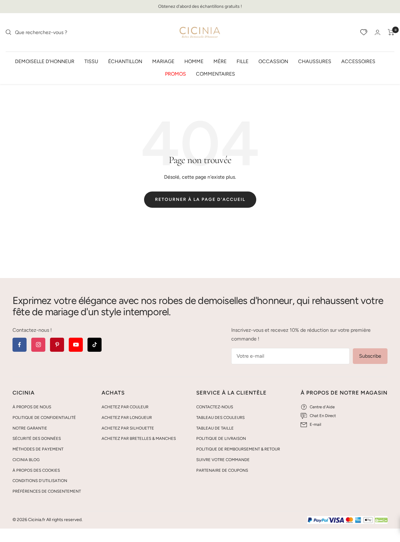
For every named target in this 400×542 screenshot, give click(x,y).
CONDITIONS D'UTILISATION (39, 480)
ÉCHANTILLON (125, 61)
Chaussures (314, 61)
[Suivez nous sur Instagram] (38, 345)
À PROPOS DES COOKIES (36, 470)
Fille (242, 61)
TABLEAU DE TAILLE (215, 428)
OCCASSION (273, 61)
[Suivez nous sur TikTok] (95, 345)
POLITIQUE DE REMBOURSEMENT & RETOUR (238, 449)
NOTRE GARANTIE (29, 428)
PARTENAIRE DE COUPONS (222, 470)
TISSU (91, 61)
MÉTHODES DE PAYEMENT (37, 449)
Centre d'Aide (322, 407)
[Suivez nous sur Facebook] (19, 345)
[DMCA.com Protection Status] (381, 520)
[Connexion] (377, 32)
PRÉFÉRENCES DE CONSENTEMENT (46, 491)
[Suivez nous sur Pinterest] (57, 345)
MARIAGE (163, 61)
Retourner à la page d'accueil (200, 199)
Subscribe (370, 356)
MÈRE (220, 61)
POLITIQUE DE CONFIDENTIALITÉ (44, 417)
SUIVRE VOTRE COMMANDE (223, 459)
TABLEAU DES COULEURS (220, 417)
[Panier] (391, 32)
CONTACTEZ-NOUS (214, 407)
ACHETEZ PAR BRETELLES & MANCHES (139, 438)
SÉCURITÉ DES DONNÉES (36, 438)
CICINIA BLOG (26, 459)
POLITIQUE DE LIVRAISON (221, 438)
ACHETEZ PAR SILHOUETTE (128, 428)
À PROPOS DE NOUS (31, 407)
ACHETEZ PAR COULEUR (125, 407)
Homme (193, 61)
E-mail (315, 424)
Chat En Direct (323, 415)
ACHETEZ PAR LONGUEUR (127, 417)
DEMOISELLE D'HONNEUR (44, 61)
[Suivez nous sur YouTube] (76, 345)
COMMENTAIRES (215, 74)
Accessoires (358, 61)
